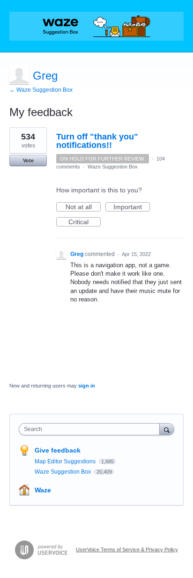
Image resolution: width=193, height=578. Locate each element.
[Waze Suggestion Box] (96, 26)
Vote (28, 160)
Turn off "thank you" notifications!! (97, 141)
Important (131, 207)
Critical (84, 222)
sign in (86, 385)
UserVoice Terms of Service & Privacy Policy (127, 549)
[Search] (166, 429)
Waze (43, 490)
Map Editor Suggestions (66, 461)
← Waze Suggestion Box (41, 90)
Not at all (83, 207)
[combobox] (91, 429)
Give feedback (58, 450)
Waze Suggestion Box (113, 166)
